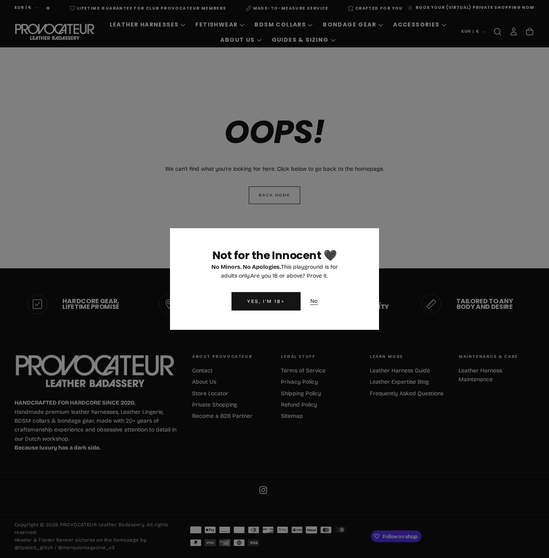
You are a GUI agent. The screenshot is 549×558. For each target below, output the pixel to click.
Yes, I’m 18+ (266, 301)
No (314, 301)
